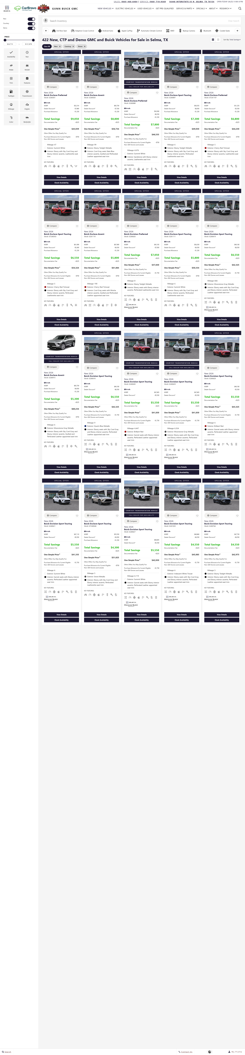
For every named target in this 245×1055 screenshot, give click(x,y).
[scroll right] (237, 30)
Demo (5, 28)
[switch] (19, 19)
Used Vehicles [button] (144, 9)
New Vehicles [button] (104, 9)
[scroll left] (46, 30)
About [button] (212, 9)
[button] (240, 8)
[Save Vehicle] (77, 87)
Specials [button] (200, 9)
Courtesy (6, 23)
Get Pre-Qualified (165, 8)
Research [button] (224, 9)
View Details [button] (61, 177)
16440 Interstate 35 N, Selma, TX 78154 (191, 1)
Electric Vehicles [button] (124, 9)
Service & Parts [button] (184, 9)
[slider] (5, 40)
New (4, 19)
